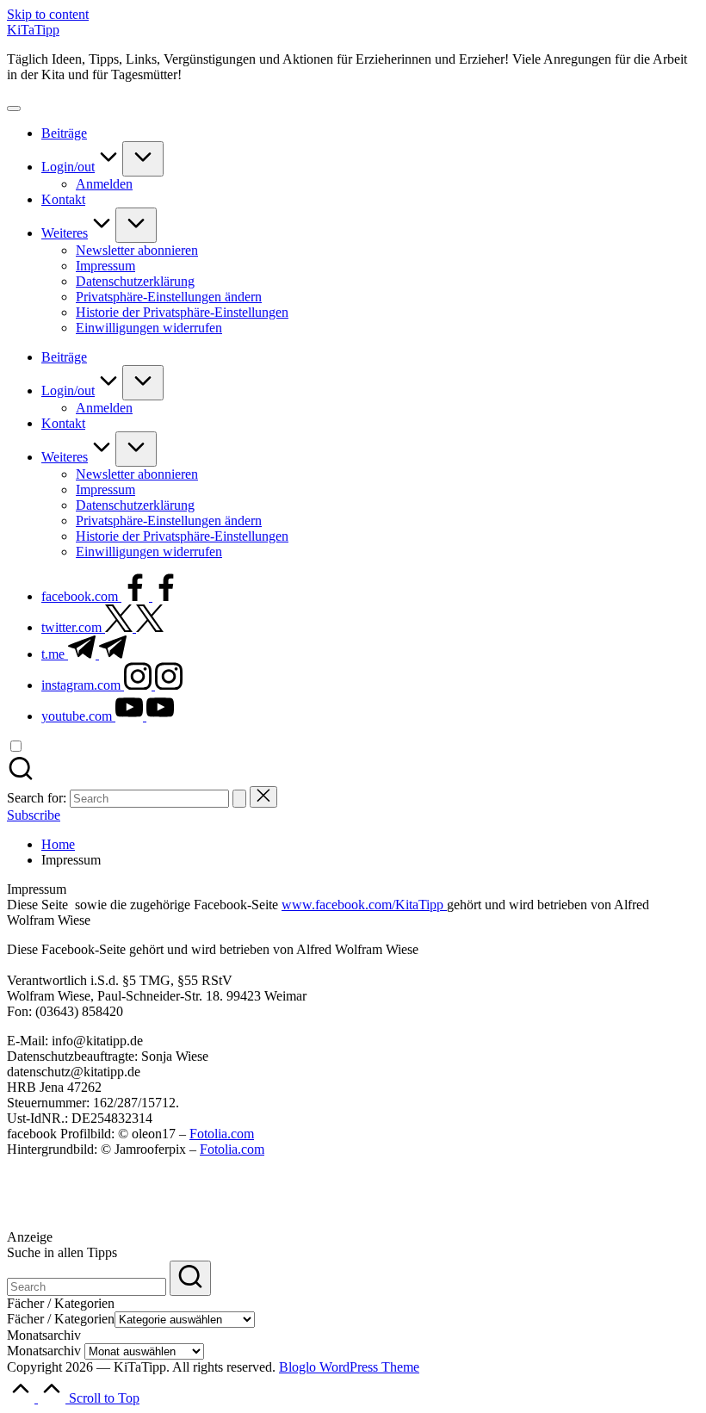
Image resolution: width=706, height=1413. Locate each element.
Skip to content (48, 14)
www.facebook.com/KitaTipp (364, 904)
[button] (169, 296)
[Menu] (14, 108)
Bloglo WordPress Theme (349, 1367)
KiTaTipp (33, 29)
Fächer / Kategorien (61, 1318)
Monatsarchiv (44, 1350)
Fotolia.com (221, 1133)
